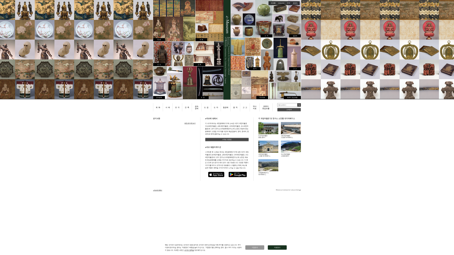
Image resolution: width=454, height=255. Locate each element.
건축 (187, 107)
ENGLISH (281, 3)
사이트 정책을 (189, 250)
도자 (216, 107)
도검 (206, 107)
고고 (245, 107)
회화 (158, 107)
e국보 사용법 (226, 139)
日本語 (273, 3)
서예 (168, 107)
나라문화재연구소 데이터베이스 (263, 173)
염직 (235, 107)
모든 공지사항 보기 (190, 123)
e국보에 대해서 (157, 190)
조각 (177, 107)
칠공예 (225, 107)
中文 (288, 3)
